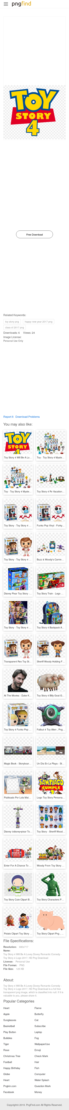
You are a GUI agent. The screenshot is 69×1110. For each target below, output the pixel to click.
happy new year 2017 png (38, 321)
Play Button (9, 1032)
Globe (6, 1074)
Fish (36, 1068)
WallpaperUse (42, 1044)
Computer (39, 1074)
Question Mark (42, 1086)
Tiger (6, 1044)
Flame (37, 1008)
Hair (36, 1062)
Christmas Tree (11, 1056)
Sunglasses (9, 1020)
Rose (6, 1050)
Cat (36, 1020)
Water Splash (41, 1080)
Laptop (38, 1032)
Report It (8, 417)
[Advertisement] (34, 51)
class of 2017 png (14, 327)
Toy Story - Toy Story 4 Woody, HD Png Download (30, 627)
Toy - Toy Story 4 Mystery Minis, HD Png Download (31, 491)
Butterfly (39, 1014)
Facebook (8, 1092)
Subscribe (40, 1026)
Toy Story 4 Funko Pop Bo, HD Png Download (28, 729)
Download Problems (27, 417)
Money (38, 1092)
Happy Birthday (11, 1068)
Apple (6, 1014)
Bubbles (7, 1038)
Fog (36, 1038)
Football (7, 1062)
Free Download (34, 234)
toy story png (12, 321)
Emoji (37, 1050)
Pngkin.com (9, 1086)
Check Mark (41, 1056)
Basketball (9, 1026)
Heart (6, 1008)
